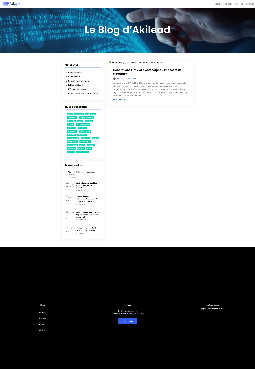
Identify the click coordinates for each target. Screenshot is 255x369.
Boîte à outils (74, 76)
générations (72, 131)
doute (80, 121)
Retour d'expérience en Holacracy (83, 93)
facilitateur (71, 128)
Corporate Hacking (86, 118)
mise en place (85, 142)
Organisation (72, 145)
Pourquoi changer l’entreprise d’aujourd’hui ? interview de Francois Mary (87, 198)
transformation (82, 152)
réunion (81, 148)
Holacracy (71, 135)
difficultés (71, 121)
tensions (71, 152)
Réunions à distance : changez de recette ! (81, 173)
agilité (70, 114)
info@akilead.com (130, 311)
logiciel (95, 138)
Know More (118, 99)
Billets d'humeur (75, 72)
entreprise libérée (83, 124)
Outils (82, 145)
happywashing (85, 131)
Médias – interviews (77, 89)
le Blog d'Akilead (75, 85)
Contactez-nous (127, 321)
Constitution (72, 118)
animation (79, 114)
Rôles (89, 148)
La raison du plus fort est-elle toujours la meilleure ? (86, 229)
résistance (71, 148)
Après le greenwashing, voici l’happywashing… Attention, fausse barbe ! (87, 214)
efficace (89, 121)
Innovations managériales (80, 81)
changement (90, 114)
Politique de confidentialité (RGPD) (212, 308)
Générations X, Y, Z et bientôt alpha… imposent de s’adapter (87, 185)
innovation (82, 135)
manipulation (72, 142)
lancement (85, 138)
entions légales (213, 305)
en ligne (70, 124)
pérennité (91, 145)
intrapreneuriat (73, 138)
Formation (82, 128)
